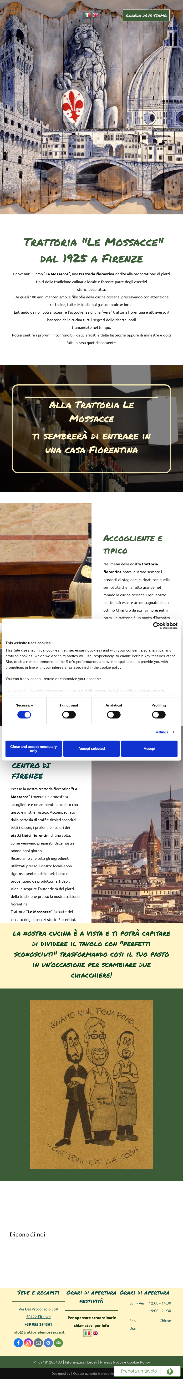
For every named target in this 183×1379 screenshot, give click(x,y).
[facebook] (18, 1343)
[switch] (69, 715)
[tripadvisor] (58, 1343)
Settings (161, 732)
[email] (38, 1343)
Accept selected (91, 749)
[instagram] (28, 1343)
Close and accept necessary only (33, 749)
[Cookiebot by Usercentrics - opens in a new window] (157, 625)
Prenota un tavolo (139, 1371)
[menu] (10, 12)
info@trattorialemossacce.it (38, 1332)
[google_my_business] (48, 1343)
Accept (149, 749)
